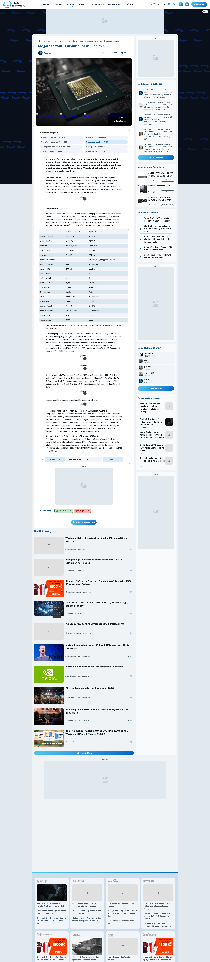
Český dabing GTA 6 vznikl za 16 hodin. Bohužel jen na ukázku (152, 448)
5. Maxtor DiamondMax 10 (96, 138)
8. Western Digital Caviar (96, 151)
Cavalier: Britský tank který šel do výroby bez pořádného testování (85, 958)
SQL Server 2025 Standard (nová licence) (121, 904)
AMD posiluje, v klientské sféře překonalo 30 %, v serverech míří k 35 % (93, 561)
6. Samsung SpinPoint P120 (97, 142)
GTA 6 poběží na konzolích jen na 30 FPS (122, 922)
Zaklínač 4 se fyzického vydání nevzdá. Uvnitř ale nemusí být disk (151, 422)
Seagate (83, 41)
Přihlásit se (199, 4)
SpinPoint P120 (73, 231)
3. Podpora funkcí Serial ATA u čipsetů (56, 147)
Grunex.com (144, 427)
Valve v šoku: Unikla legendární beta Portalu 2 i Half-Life (51, 912)
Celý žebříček (156, 388)
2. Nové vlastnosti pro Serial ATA (54, 142)
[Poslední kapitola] (125, 459)
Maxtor (116, 41)
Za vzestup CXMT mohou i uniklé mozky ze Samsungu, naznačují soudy (96, 604)
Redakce (47, 53)
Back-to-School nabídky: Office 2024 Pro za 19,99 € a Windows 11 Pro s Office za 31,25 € (96, 732)
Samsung (109, 41)
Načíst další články (84, 753)
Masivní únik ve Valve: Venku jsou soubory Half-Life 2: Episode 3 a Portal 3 (152, 435)
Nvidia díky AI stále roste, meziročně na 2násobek (94, 666)
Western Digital (92, 41)
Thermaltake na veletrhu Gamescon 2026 (89, 688)
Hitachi (102, 41)
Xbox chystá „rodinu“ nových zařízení (119, 958)
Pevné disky (72, 41)
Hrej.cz (142, 453)
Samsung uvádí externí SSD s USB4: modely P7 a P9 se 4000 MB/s (96, 711)
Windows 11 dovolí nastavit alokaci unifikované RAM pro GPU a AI (97, 540)
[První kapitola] (42, 459)
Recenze (47, 41)
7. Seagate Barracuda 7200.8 (97, 147)
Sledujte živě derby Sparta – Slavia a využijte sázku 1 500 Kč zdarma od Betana (98, 583)
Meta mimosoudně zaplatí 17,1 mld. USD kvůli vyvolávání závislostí (97, 647)
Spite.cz (143, 414)
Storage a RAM (59, 41)
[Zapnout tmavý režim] (187, 4)
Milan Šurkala (70, 549)
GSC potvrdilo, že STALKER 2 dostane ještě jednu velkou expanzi (157, 925)
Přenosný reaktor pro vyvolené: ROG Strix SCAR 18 (94, 623)
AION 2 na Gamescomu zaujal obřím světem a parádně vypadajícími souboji (150, 407)
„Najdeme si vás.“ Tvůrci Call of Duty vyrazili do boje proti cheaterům (86, 919)
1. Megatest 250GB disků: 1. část (54, 138)
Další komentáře (156, 158)
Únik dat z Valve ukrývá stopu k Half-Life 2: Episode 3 (152, 461)
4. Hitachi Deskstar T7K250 (52, 151)
